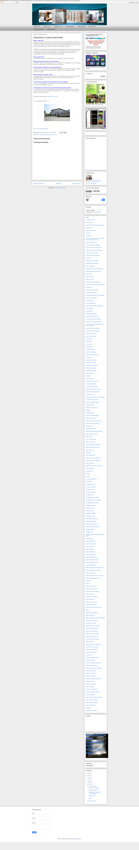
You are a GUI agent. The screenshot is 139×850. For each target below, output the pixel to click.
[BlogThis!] (61, 132)
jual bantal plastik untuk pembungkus (95, 295)
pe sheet (88, 476)
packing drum (89, 471)
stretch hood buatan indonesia (93, 662)
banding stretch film (91, 230)
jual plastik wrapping (91, 368)
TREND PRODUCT (39, 29)
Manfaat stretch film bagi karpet (94, 420)
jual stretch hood (90, 394)
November (92, 801)
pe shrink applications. (91, 479)
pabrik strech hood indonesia (93, 460)
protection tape (89, 594)
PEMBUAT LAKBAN (91, 513)
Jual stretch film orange (92, 386)
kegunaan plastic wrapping (92, 402)
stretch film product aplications (93, 644)
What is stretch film (52, 134)
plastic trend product (91, 554)
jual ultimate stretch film (92, 399)
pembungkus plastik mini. (92, 518)
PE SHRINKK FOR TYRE (92, 502)
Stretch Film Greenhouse (92, 628)
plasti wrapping (89, 549)
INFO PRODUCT (70, 26)
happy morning (89, 279)
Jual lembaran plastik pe (92, 316)
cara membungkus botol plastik (94, 247)
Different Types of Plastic (92, 260)
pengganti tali (89, 531)
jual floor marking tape (91, 297)
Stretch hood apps (90, 660)
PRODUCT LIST (58, 26)
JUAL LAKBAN (89, 308)
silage (87, 610)
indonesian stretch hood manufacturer (95, 284)
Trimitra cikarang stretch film (93, 692)
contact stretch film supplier (93, 255)
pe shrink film (89, 481)
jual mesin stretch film (91, 333)
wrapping (88, 707)
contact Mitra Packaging (92, 253)
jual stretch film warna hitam (93, 389)
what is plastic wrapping (92, 702)
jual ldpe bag (89, 311)
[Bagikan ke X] (63, 132)
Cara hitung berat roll (91, 242)
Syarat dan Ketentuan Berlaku (93, 678)
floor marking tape (90, 266)
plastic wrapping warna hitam (93, 570)
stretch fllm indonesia (91, 652)
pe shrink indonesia (91, 492)
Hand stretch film (90, 276)
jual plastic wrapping (91, 360)
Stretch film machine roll (92, 636)
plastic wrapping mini (91, 565)
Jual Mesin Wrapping (91, 336)
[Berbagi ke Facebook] (64, 132)
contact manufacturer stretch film (94, 250)
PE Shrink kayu (89, 494)
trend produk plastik (91, 684)
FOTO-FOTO (92, 26)
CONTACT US (47, 26)
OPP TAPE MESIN (90, 455)
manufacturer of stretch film (93, 423)
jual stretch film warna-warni (93, 391)
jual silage (88, 375)
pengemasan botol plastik (92, 526)
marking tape (89, 426)
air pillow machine (90, 219)
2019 (89, 779)
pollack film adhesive (91, 586)
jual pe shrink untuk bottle (92, 354)
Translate (97, 212)
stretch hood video (90, 673)
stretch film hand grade (91, 631)
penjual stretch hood (91, 543)
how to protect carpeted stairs (93, 282)
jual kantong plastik (90, 303)
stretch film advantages (42, 134)
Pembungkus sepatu (91, 521)
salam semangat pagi (91, 602)
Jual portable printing (91, 370)
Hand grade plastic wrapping (93, 271)
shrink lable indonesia (91, 604)
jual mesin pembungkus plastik (93, 321)
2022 (89, 773)
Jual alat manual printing (92, 290)
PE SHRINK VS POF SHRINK (93, 500)
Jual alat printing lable (91, 292)
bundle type (89, 235)
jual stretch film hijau (91, 383)
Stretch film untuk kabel (92, 647)
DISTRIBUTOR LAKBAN (92, 263)
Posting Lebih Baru (38, 183)
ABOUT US (37, 26)
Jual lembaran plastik (91, 313)
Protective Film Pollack (91, 596)
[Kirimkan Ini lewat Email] (60, 132)
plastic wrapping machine (92, 559)
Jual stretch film (90, 378)
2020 (89, 777)
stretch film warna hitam (92, 649)
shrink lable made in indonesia (93, 607)
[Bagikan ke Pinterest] (66, 132)
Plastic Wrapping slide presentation (95, 567)
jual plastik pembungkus (92, 365)
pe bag (87, 473)
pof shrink (88, 580)
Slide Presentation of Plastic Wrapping (95, 618)
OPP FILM (88, 452)
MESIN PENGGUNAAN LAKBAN (94, 431)
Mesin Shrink (89, 436)
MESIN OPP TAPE (90, 428)
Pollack (87, 583)
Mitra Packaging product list (93, 447)
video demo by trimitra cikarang (94, 697)
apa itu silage (89, 222)
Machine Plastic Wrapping (92, 415)
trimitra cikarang (90, 686)
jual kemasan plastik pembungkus (94, 305)
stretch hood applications (92, 657)
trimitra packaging (90, 694)
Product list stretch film (91, 588)
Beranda (58, 183)
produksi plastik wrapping (92, 591)
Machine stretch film (91, 418)
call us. (48, 101)
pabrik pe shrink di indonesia (93, 457)
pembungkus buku (90, 516)
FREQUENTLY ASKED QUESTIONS (94, 793)
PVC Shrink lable (90, 599)
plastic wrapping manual (92, 562)
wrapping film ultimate (91, 710)
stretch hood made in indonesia (94, 668)
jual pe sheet (89, 344)
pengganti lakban (90, 529)
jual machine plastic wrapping (93, 319)
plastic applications (90, 551)
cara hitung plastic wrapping (93, 245)
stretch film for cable (91, 623)
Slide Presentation (90, 615)
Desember (92, 786)
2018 (89, 782)
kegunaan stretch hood (91, 407)
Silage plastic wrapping (91, 612)
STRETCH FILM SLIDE (52, 96)
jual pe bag (88, 341)
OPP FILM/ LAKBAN (94, 788)
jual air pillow (89, 287)
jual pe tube (89, 357)
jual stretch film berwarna (92, 381)
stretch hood (89, 655)
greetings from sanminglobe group (94, 268)
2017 (89, 784)
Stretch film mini (90, 641)
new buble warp (90, 450)
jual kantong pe (90, 300)
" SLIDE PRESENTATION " (42, 128)
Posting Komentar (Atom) (60, 187)
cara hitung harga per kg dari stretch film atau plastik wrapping (95, 239)
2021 (89, 775)
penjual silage (89, 538)
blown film (88, 233)
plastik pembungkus (91, 573)
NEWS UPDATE (51, 29)
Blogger (79, 838)
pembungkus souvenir (91, 524)
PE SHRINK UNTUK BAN (92, 497)
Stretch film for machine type (93, 625)
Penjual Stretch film (91, 541)
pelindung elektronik (91, 505)
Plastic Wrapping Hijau (91, 557)
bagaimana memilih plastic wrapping (95, 225)
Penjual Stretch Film (94, 790)
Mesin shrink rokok (90, 442)
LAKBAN (88, 410)
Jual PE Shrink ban (90, 349)
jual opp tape (89, 338)
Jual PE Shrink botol (91, 352)
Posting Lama (77, 183)
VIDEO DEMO (81, 26)
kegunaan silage (90, 405)
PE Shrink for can (90, 489)
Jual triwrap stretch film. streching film (95, 397)
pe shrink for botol (90, 484)
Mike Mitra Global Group (94, 180)
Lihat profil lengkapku (91, 183)
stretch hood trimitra (91, 670)
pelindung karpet (90, 508)
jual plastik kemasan (91, 362)
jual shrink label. (90, 373)
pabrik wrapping (90, 468)
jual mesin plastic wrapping (92, 328)
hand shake (89, 274)
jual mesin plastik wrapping (92, 331)
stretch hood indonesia (91, 665)
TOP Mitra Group (90, 681)
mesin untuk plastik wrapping (93, 444)
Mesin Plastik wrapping (91, 434)
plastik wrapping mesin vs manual (94, 575)
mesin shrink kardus (91, 439)
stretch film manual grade (92, 639)
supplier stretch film (91, 676)
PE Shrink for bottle (91, 487)
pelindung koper (90, 510)
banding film (89, 227)
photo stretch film (90, 546)
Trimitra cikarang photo (91, 689)
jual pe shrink (89, 346)
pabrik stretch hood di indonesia (94, 465)
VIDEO (90, 798)
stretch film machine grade (92, 633)
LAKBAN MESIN (90, 412)
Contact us (88, 258)
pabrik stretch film (90, 463)
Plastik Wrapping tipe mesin (93, 578)
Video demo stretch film (92, 699)
